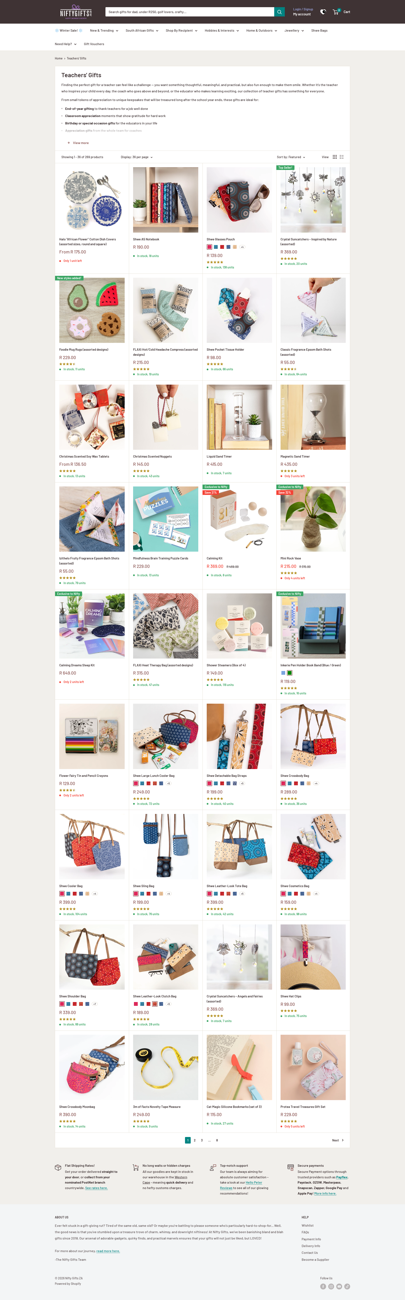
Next (335, 1140)
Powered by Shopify (68, 1283)
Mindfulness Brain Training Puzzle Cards (160, 558)
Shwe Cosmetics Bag (295, 886)
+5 (168, 783)
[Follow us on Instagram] (331, 1286)
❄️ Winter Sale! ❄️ (69, 30)
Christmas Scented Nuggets (152, 456)
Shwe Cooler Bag (70, 886)
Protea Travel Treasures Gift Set (303, 1107)
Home (59, 58)
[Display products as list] (342, 157)
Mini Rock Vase (291, 558)
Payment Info (311, 1239)
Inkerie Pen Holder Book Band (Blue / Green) (311, 665)
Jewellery (292, 30)
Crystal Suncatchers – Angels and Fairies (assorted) (235, 998)
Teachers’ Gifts (76, 58)
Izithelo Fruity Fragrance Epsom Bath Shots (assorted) (89, 560)
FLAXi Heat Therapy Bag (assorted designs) (163, 665)
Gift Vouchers (94, 44)
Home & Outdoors (259, 30)
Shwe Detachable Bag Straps (227, 775)
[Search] (279, 11)
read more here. (108, 1251)
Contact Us (310, 1252)
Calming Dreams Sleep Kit (77, 665)
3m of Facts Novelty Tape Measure (157, 1107)
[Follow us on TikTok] (347, 1286)
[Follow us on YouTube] (339, 1286)
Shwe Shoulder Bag (72, 996)
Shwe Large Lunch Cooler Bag (153, 775)
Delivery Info (311, 1246)
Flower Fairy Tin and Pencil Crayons (83, 775)
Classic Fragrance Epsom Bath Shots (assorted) (306, 352)
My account (302, 14)
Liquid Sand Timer (219, 456)
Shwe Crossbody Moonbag (77, 1107)
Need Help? (63, 44)
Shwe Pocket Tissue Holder (225, 349)
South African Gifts (140, 30)
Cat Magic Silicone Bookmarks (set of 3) (234, 1107)
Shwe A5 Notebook (146, 239)
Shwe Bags (319, 30)
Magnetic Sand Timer (295, 456)
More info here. (325, 1193)
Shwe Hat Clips (291, 996)
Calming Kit (215, 558)
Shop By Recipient (179, 30)
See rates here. (96, 1188)
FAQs (305, 1232)
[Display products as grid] (335, 157)
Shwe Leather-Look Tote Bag (227, 886)
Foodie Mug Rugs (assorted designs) (83, 349)
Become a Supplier (315, 1259)
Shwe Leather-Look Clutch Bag (154, 996)
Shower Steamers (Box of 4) (226, 665)
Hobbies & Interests (219, 30)
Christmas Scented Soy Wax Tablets (84, 456)
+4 (242, 246)
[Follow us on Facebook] (323, 1286)
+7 (94, 1003)
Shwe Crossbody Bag (295, 775)
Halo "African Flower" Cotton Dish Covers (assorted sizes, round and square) (87, 241)
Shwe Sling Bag (143, 886)
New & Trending (102, 30)
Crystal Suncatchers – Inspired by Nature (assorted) (309, 241)
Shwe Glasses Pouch (221, 239)
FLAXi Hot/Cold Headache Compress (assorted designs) (165, 352)
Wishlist (308, 1225)
